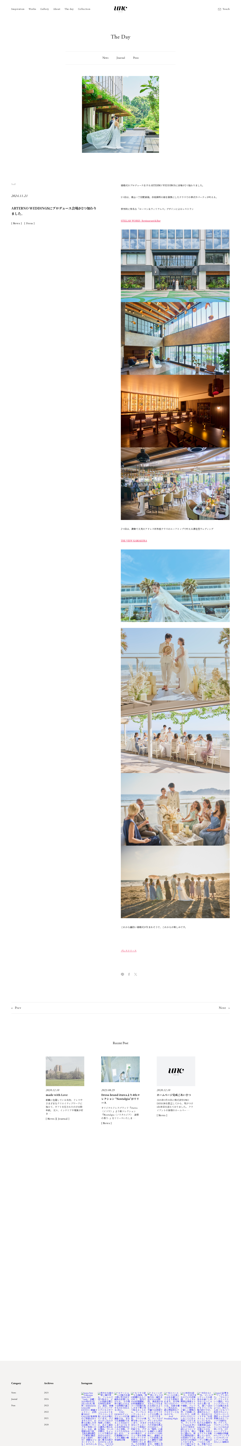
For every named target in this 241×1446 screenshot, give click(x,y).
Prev (18, 1008)
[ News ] (16, 223)
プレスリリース (129, 950)
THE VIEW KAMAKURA (134, 540)
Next (222, 1008)
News (105, 58)
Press (136, 58)
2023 (46, 1405)
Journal (121, 58)
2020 (46, 1424)
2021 (46, 1418)
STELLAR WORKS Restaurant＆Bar (141, 220)
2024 (46, 1399)
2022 (46, 1412)
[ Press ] (29, 223)
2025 (46, 1392)
